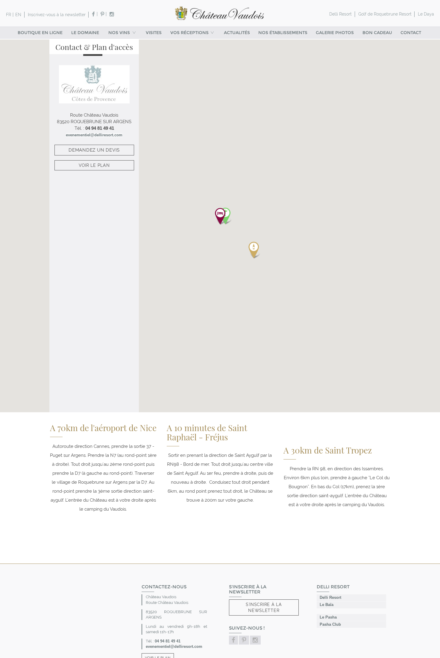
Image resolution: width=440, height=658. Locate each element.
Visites (154, 32)
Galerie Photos (335, 32)
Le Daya (426, 14)
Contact (410, 32)
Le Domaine (85, 32)
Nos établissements (282, 32)
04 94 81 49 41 (167, 641)
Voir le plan (94, 165)
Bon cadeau (377, 32)
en (18, 14)
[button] (220, 216)
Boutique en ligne (40, 32)
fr (8, 14)
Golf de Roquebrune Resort (385, 14)
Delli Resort (340, 14)
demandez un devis (94, 150)
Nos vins (119, 32)
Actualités (237, 32)
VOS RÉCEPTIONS (189, 32)
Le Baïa (326, 605)
